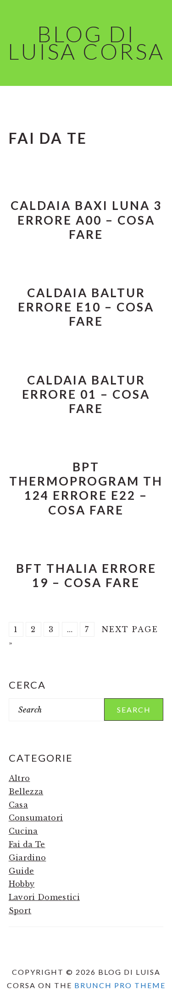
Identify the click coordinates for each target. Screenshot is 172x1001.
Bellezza (26, 791)
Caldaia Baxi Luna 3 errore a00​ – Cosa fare (86, 219)
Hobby (22, 883)
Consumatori (36, 817)
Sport (20, 910)
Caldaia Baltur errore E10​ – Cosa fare (86, 306)
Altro (19, 778)
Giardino (27, 857)
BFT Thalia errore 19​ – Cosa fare (86, 575)
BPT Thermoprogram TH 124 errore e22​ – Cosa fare (86, 488)
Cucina (23, 831)
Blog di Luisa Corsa (86, 42)
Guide (21, 871)
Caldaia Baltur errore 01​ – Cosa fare (86, 394)
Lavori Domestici (44, 897)
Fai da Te (27, 844)
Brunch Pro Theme (120, 985)
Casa (18, 804)
